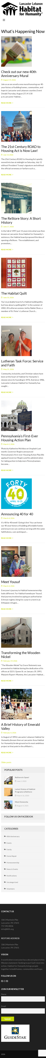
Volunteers (10, 889)
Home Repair (11, 856)
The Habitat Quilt (14, 293)
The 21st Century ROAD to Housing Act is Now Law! (21, 149)
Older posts (6, 762)
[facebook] (2, 981)
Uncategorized (12, 882)
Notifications (11, 876)
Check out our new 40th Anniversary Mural (18, 74)
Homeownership (12, 862)
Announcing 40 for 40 (17, 514)
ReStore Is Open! (22, 777)
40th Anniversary (13, 836)
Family (9, 849)
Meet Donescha (21, 802)
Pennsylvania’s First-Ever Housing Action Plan (19, 438)
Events (9, 843)
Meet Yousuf (10, 582)
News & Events (12, 869)
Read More (6, 103)
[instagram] (4, 981)
